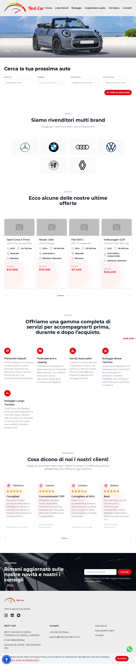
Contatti (127, 8)
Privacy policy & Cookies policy (23, 660)
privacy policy (95, 581)
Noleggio (77, 8)
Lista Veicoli (61, 8)
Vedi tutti (128, 338)
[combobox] (18, 83)
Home (48, 8)
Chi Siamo (114, 8)
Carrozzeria (75, 77)
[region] (68, 258)
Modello (41, 77)
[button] (6, 659)
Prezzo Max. (108, 77)
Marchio (8, 77)
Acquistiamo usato (95, 8)
